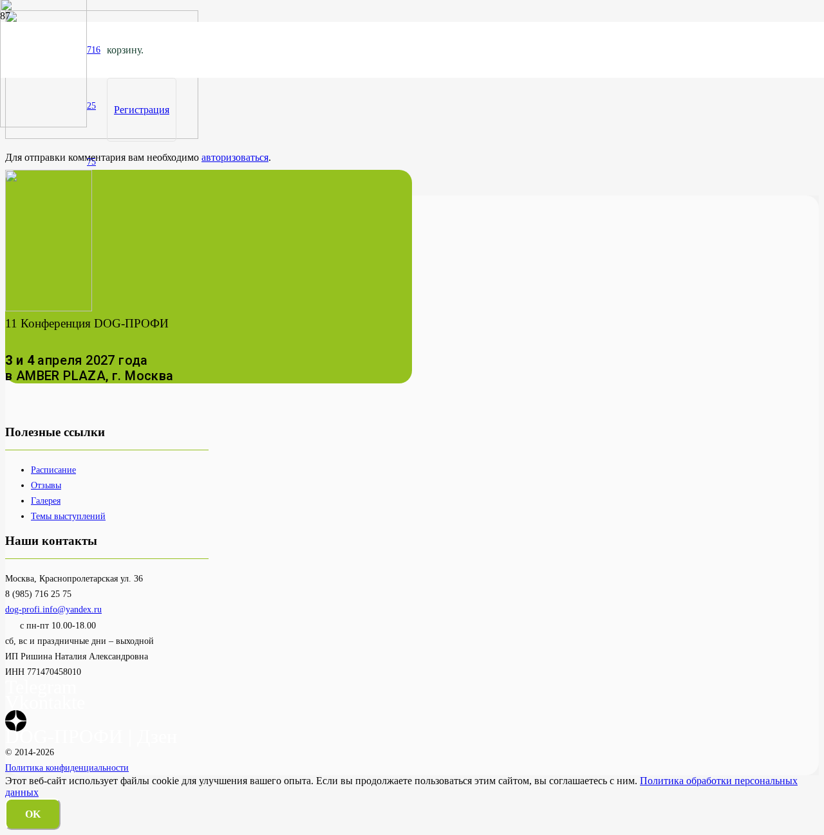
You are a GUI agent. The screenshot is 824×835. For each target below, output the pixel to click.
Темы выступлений (68, 516)
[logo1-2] (43, 123)
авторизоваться (234, 157)
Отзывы (46, 485)
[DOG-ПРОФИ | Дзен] (15, 720)
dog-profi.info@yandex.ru (53, 609)
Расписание (53, 469)
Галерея (46, 500)
